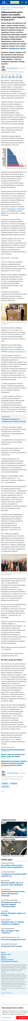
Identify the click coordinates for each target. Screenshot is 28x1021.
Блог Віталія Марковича (17, 7)
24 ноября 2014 (5, 9)
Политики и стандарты (7, 959)
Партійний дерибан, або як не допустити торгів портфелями (12, 884)
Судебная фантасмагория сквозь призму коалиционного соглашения (13, 893)
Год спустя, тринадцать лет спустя (13, 939)
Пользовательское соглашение (9, 961)
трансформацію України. (17, 48)
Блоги (8, 7)
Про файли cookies (6, 1017)
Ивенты (3, 956)
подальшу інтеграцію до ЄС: (17, 351)
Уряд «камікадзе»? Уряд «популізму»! (10, 932)
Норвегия (13, 783)
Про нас (3, 952)
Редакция (3, 958)
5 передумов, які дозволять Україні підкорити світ (14, 875)
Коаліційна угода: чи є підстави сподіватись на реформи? (12, 923)
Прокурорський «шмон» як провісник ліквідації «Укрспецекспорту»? (11, 904)
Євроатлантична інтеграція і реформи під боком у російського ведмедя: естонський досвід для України (14, 763)
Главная (3, 7)
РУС (22, 2)
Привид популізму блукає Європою (13, 750)
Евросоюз (5, 787)
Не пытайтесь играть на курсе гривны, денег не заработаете (12, 866)
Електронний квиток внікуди (11, 946)
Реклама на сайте (6, 954)
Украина (5, 783)
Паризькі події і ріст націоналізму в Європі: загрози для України (13, 755)
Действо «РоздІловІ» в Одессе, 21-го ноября (13, 914)
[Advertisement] (14, 803)
